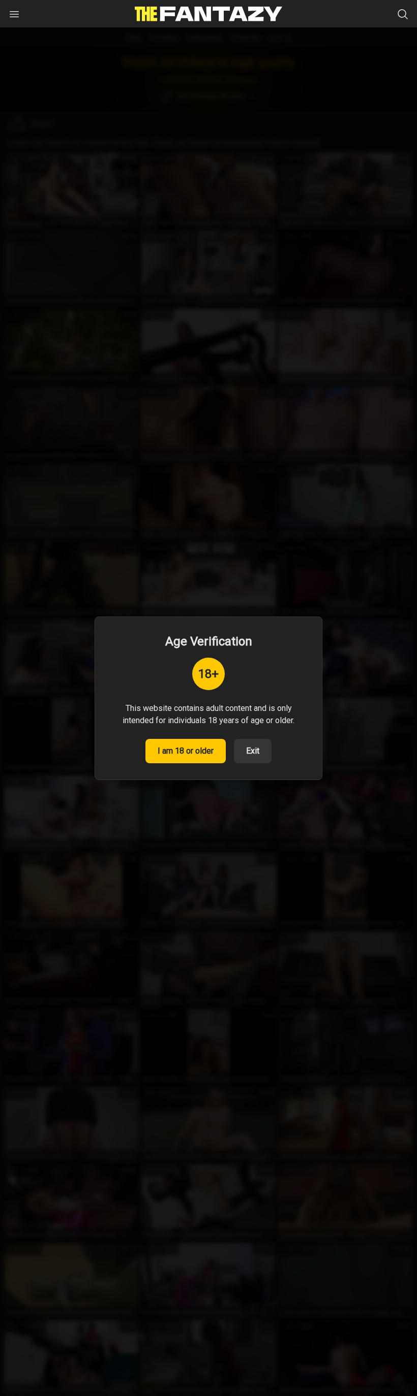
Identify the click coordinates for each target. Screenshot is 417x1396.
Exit (252, 751)
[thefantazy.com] (208, 14)
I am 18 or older (186, 751)
